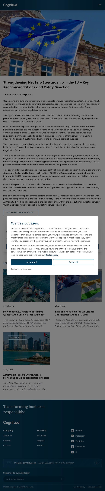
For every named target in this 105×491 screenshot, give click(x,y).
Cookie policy (51, 255)
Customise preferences (21, 269)
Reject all (73, 262)
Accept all (31, 262)
